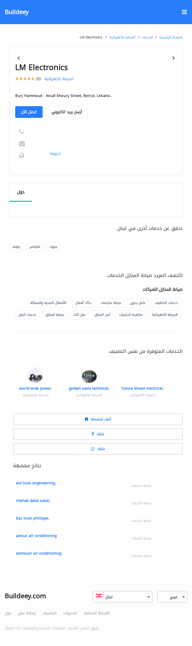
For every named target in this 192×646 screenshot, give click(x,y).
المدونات (70, 613)
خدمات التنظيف (166, 303)
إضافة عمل (27, 613)
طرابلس (34, 246)
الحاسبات (49, 613)
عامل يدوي (138, 303)
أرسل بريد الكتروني (67, 112)
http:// (55, 153)
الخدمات (147, 37)
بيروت (53, 246)
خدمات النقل (27, 315)
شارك (100, 434)
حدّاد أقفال (83, 303)
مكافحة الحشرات (131, 315)
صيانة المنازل (54, 315)
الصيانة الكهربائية (122, 37)
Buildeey (17, 12)
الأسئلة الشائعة (97, 613)
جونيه (16, 246)
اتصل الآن (29, 112)
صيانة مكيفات (110, 303)
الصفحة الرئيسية (171, 37)
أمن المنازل (102, 315)
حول (8, 613)
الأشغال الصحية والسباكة (48, 303)
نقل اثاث (79, 315)
